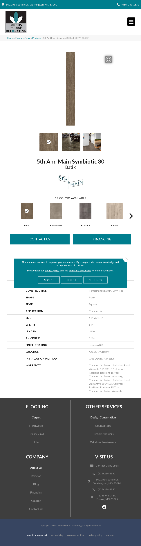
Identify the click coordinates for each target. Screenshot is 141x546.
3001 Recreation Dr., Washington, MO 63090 (31, 4)
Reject (71, 279)
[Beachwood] (56, 211)
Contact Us (40, 239)
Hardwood (36, 425)
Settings (95, 279)
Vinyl (28, 38)
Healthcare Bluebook (37, 535)
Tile (36, 442)
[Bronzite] (85, 211)
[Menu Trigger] (131, 21)
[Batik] (26, 211)
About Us (36, 467)
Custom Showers (103, 434)
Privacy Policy (95, 535)
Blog (36, 484)
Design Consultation (103, 417)
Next (114, 140)
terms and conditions (80, 270)
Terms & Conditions (76, 535)
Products (36, 38)
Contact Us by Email (107, 465)
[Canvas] (114, 211)
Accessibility (57, 535)
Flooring (19, 38)
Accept (49, 279)
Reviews (36, 476)
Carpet (36, 417)
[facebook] (104, 507)
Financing (102, 239)
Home (10, 38)
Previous (26, 140)
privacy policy (52, 270)
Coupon (36, 500)
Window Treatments (103, 442)
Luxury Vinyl (36, 434)
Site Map (110, 535)
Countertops (103, 425)
